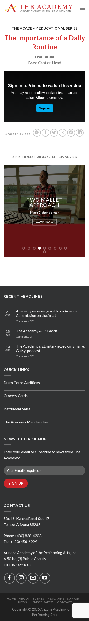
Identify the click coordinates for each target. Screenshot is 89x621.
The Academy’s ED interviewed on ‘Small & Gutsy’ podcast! (50, 348)
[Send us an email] (33, 578)
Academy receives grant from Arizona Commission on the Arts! (46, 313)
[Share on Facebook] (45, 133)
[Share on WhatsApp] (37, 133)
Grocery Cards (16, 395)
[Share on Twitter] (54, 133)
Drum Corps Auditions (22, 382)
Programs (55, 598)
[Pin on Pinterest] (71, 133)
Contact (64, 602)
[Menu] (82, 8)
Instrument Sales (17, 409)
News (22, 602)
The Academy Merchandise (26, 422)
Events (38, 598)
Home (11, 598)
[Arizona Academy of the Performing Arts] (38, 8)
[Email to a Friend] (62, 133)
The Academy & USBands (36, 331)
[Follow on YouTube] (44, 578)
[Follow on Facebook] (9, 578)
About (24, 598)
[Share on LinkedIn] (80, 133)
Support (74, 598)
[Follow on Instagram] (21, 578)
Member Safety (42, 602)
